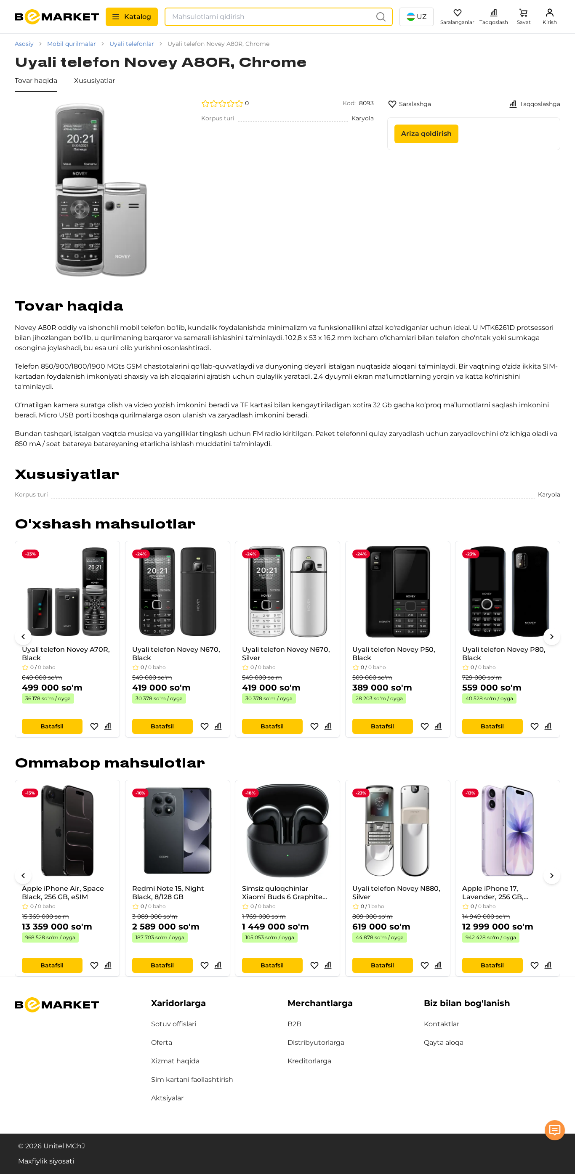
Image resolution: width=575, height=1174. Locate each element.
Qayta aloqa (443, 1043)
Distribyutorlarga (316, 1043)
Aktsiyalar (167, 1098)
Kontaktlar (441, 1024)
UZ (421, 17)
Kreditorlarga (309, 1061)
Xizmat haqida (175, 1061)
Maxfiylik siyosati (46, 1161)
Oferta (161, 1043)
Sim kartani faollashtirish (192, 1080)
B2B (294, 1024)
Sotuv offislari (173, 1024)
